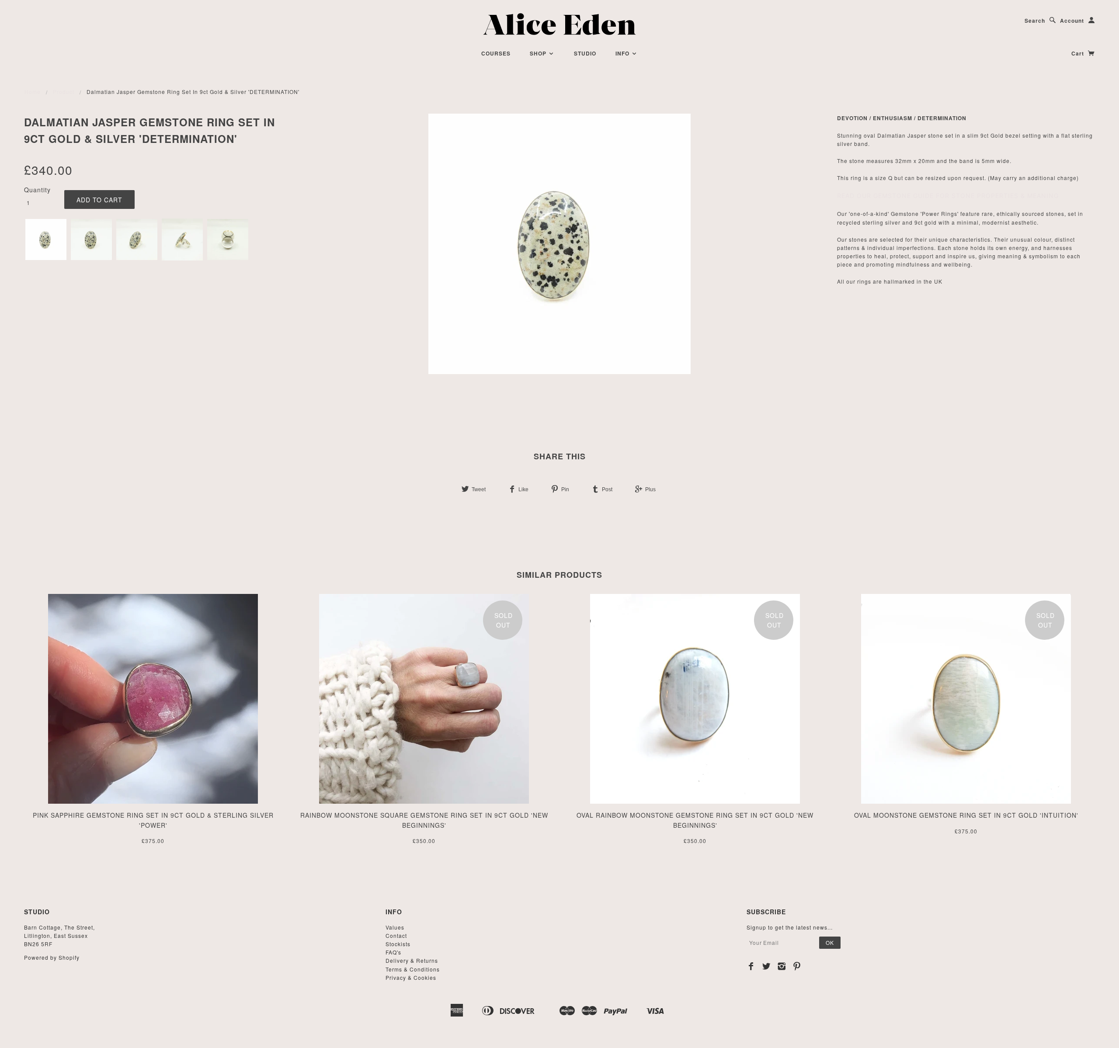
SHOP (539, 53)
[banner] (559, 24)
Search (1035, 20)
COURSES (496, 53)
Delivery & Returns (412, 960)
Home (32, 91)
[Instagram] (781, 966)
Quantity (37, 189)
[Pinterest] (797, 966)
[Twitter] (766, 966)
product (63, 91)
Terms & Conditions (413, 969)
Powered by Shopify (52, 957)
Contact (396, 935)
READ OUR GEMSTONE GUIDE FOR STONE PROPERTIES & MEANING (948, 195)
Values (395, 927)
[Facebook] (751, 966)
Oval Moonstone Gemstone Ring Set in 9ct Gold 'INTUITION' (966, 815)
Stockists (398, 943)
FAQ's (393, 952)
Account (1072, 20)
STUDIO (585, 53)
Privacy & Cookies (411, 977)
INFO (623, 53)
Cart (1078, 53)
